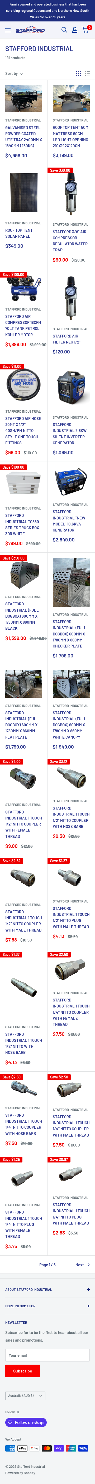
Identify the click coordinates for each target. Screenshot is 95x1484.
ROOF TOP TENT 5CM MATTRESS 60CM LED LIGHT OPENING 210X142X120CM (70, 136)
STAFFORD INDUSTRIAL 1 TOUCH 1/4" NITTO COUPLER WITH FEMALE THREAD (71, 1012)
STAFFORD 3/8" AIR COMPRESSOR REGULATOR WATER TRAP (70, 240)
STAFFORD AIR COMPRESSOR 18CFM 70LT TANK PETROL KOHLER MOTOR (23, 325)
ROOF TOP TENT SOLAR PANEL (19, 233)
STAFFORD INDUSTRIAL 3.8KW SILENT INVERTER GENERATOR (70, 433)
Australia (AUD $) (21, 1395)
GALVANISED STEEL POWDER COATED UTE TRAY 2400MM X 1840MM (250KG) (23, 136)
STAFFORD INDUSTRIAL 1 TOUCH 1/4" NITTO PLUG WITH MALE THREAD (71, 1213)
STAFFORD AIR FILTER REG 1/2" (66, 339)
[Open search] (64, 30)
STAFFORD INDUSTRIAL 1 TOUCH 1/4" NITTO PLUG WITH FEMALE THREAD (23, 1224)
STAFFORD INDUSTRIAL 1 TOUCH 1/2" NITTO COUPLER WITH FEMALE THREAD (23, 824)
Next (79, 1264)
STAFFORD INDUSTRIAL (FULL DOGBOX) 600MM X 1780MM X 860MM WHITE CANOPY (69, 724)
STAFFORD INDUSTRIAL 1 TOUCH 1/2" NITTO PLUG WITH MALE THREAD (71, 917)
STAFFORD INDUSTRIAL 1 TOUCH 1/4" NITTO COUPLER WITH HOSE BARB (23, 1124)
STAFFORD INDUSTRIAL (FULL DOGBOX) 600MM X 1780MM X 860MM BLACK (22, 615)
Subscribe (22, 1370)
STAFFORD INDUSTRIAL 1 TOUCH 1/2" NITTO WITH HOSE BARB (23, 1043)
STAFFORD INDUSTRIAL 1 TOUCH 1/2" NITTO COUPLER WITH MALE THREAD (23, 920)
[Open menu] (8, 30)
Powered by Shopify (20, 1473)
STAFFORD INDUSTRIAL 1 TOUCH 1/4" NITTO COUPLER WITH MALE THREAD (71, 1125)
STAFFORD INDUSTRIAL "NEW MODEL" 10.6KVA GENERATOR (69, 520)
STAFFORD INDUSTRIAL (23, 120)
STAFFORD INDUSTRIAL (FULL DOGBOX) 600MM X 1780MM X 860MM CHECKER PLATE (69, 633)
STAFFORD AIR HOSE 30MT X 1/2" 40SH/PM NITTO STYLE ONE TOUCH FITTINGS (23, 430)
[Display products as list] (87, 73)
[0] (85, 30)
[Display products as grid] (78, 73)
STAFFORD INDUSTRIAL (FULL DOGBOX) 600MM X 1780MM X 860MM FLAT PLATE (22, 724)
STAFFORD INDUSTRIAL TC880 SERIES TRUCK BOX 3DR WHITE (22, 524)
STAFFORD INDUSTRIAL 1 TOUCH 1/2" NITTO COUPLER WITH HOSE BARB (71, 817)
